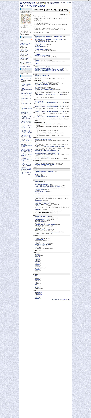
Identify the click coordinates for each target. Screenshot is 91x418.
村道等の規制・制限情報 (39, 189)
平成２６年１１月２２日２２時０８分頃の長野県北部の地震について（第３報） (50, 116)
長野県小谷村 (37, 261)
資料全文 (36, 63)
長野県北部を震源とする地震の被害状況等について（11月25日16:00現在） (49, 69)
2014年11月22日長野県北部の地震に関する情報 (44, 89)
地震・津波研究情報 (38, 87)
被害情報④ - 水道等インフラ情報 (41, 49)
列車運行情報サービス (39, 176)
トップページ (63, 2)
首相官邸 (36, 282)
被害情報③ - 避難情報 (39, 46)
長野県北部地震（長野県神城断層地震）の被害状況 (44, 164)
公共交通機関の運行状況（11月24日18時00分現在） (44, 171)
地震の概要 (37, 60)
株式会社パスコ (37, 297)
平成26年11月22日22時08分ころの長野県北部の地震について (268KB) (48, 94)
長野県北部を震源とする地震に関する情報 (43, 139)
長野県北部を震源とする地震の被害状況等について (44, 66)
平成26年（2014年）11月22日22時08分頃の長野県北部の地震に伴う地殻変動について (51, 146)
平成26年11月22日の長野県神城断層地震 (32, 6)
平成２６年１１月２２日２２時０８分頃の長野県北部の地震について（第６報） (50, 102)
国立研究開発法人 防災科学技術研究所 (42, 2)
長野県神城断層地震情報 (39, 221)
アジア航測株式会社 (38, 294)
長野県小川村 (37, 259)
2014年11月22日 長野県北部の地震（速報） (43, 82)
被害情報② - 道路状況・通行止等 (41, 191)
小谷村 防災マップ (38, 209)
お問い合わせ (69, 2)
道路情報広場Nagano (39, 181)
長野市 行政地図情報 (38, 200)
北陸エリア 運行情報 (39, 174)
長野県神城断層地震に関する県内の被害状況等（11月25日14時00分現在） (49, 36)
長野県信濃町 (37, 264)
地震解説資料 (37, 242)
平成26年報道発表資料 (39, 239)
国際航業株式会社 (38, 298)
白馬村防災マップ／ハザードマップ (41, 205)
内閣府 (36, 275)
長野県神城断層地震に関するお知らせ (42, 219)
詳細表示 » (30, 174)
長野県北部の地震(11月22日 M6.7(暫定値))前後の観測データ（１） (47, 150)
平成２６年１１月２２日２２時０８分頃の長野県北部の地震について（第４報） (50, 111)
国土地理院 (37, 287)
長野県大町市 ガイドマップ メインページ (42, 203)
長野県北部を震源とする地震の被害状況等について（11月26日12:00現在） (49, 68)
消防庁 (36, 284)
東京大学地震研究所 (38, 292)
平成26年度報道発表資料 (39, 101)
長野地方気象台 (37, 279)
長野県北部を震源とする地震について (42, 75)
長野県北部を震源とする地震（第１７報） (43, 55)
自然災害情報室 (28, 3)
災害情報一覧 (37, 247)
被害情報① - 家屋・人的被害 (40, 44)
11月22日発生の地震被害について (41, 226)
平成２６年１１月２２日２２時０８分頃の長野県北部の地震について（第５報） (50, 106)
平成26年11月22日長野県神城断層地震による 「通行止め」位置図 (47, 186)
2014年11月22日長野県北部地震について (42, 84)
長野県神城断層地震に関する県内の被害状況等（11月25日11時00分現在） (49, 39)
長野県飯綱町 (37, 269)
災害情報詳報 (37, 54)
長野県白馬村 (37, 266)
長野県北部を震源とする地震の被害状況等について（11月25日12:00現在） (49, 70)
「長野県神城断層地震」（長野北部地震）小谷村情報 (45, 224)
